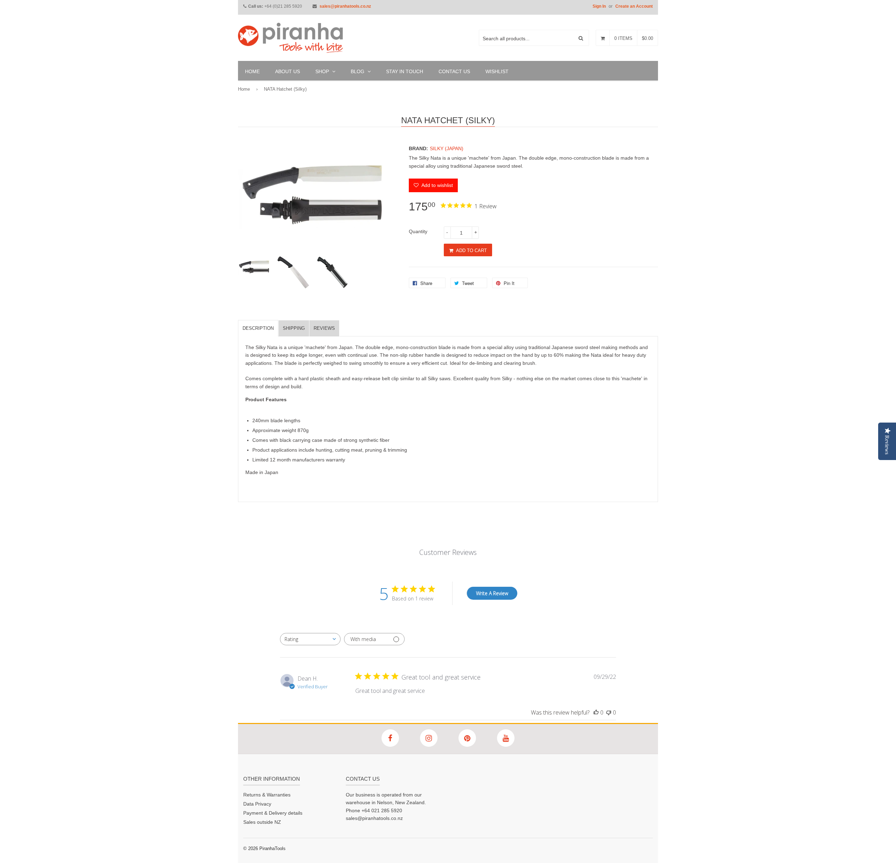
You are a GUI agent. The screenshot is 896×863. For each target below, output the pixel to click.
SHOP (322, 71)
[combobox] (310, 639)
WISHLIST (497, 71)
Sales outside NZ (262, 822)
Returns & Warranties (266, 795)
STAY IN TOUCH (404, 71)
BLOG (358, 71)
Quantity (418, 231)
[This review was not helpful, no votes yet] (608, 712)
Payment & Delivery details (272, 813)
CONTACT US (454, 71)
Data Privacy (257, 804)
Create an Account (634, 6)
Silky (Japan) (446, 148)
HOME (252, 71)
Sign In (599, 6)
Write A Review (492, 593)
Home (244, 89)
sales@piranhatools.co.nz (345, 6)
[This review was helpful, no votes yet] (596, 712)
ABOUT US (287, 71)
